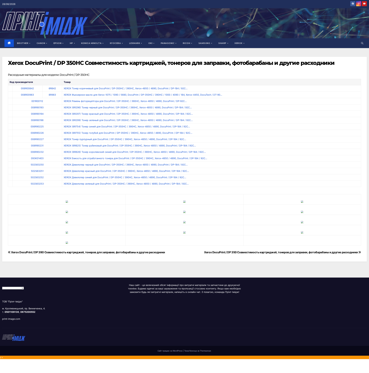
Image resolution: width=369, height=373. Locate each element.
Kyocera (116, 43)
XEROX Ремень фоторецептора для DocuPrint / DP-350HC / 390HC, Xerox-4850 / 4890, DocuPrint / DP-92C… (125, 101)
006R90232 (37, 151)
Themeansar (205, 351)
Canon (41, 43)
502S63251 (37, 171)
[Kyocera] (67, 232)
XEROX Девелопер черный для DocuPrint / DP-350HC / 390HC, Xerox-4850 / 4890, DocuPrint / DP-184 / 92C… (126, 164)
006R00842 (27, 88)
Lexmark (135, 43)
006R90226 (37, 132)
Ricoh (187, 43)
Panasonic (168, 43)
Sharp (222, 43)
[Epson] (302, 201)
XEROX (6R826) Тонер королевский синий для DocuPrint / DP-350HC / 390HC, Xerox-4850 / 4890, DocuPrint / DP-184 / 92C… (135, 151)
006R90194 (37, 113)
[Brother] (67, 201)
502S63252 (37, 177)
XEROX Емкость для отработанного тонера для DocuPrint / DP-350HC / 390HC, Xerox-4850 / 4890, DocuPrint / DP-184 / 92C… (135, 158)
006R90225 (37, 126)
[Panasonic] (67, 221)
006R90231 (37, 145)
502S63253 (37, 183)
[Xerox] (302, 221)
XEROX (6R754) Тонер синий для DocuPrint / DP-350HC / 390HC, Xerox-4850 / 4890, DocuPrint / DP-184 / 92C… (127, 126)
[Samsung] (184, 221)
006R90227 (37, 139)
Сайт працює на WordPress (170, 351)
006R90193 (37, 107)
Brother (23, 43)
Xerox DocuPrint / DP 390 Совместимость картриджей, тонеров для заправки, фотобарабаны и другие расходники (88, 252)
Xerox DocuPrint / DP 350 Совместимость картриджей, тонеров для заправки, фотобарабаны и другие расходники (281, 252)
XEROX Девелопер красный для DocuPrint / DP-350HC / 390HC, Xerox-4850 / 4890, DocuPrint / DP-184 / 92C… (126, 171)
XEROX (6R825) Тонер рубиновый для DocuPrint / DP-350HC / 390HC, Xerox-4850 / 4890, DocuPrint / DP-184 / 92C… (130, 145)
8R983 (52, 94)
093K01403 (37, 158)
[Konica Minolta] (67, 242)
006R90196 (37, 120)
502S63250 (37, 164)
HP (72, 43)
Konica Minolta (91, 43)
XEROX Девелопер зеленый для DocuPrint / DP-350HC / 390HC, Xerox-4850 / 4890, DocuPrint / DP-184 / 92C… (126, 183)
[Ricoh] (302, 232)
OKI (150, 43)
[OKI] (302, 211)
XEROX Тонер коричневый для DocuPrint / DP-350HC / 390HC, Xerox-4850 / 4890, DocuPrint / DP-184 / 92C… (126, 88)
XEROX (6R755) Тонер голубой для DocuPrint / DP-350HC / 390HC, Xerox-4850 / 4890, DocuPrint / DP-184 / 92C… (128, 132)
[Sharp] (184, 232)
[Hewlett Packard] (67, 211)
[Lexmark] (184, 211)
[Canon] (184, 201)
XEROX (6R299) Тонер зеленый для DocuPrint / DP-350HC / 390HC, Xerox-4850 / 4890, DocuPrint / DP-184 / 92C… (128, 120)
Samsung (204, 43)
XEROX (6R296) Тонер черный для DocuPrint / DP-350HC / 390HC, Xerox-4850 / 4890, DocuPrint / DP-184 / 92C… (128, 107)
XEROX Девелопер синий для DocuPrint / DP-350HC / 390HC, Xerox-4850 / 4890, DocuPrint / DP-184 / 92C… (125, 177)
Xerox (239, 43)
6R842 (52, 88)
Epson (57, 43)
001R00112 (37, 101)
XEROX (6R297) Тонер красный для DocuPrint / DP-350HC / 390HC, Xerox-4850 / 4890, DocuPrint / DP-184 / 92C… (128, 113)
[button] (362, 43)
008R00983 (27, 94)
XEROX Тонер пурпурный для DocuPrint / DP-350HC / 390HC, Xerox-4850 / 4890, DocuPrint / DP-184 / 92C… (125, 139)
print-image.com (11, 318)
